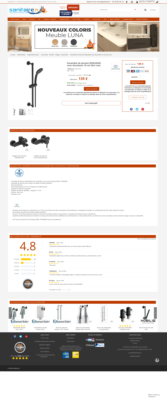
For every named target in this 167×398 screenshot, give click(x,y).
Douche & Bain (45, 348)
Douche (32, 19)
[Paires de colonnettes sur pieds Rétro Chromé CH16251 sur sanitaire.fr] (104, 313)
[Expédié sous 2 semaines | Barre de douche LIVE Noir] (146, 313)
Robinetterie (64, 19)
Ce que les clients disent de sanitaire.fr (45, 356)
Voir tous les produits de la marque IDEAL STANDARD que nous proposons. (37, 219)
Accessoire (96, 19)
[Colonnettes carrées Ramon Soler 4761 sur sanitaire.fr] (40, 313)
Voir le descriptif (91, 103)
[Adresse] (127, 1)
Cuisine (86, 19)
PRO (105, 19)
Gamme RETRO (128, 19)
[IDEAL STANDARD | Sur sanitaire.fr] (115, 67)
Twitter (20, 336)
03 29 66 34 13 (118, 1)
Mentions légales (44, 345)
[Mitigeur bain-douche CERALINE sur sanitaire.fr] (19, 142)
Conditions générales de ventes (45, 341)
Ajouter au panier (91, 89)
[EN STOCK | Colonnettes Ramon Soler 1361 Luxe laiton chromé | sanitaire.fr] (19, 313)
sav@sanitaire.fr (135, 356)
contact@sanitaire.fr (135, 353)
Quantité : (134, 77)
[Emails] (132, 1)
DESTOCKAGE (15, 19)
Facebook (15, 336)
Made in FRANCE (142, 19)
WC (39, 19)
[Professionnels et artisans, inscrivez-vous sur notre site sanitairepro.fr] (69, 13)
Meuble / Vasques (50, 19)
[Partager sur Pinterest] (142, 109)
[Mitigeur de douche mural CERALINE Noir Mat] (40, 142)
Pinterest (26, 336)
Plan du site (45, 338)
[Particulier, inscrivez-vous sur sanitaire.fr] (69, 7)
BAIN (24, 19)
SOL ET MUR (76, 19)
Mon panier (70, 341)
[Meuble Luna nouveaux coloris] (83, 37)
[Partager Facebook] (131, 109)
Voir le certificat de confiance (146, 239)
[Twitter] (137, 109)
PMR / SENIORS (115, 19)
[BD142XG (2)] (35, 84)
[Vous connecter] (157, 1)
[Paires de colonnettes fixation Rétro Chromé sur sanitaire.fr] (82, 313)
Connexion (70, 338)
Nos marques (45, 351)
